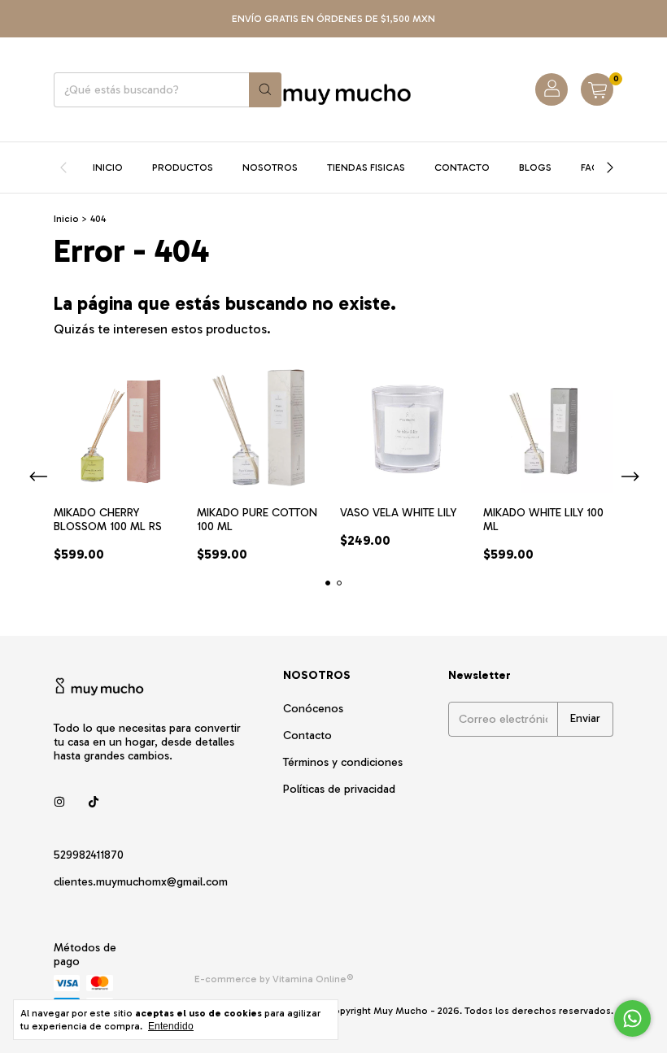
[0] (597, 89)
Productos (182, 167)
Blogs (535, 167)
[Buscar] (265, 89)
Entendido (171, 1026)
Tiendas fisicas (366, 167)
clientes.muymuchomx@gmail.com (141, 882)
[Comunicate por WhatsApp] (632, 1018)
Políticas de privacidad (339, 789)
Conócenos (313, 709)
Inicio (108, 167)
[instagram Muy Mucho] (59, 802)
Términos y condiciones (343, 762)
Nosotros (270, 167)
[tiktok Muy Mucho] (93, 802)
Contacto (462, 167)
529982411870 (89, 855)
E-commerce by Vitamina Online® (274, 979)
